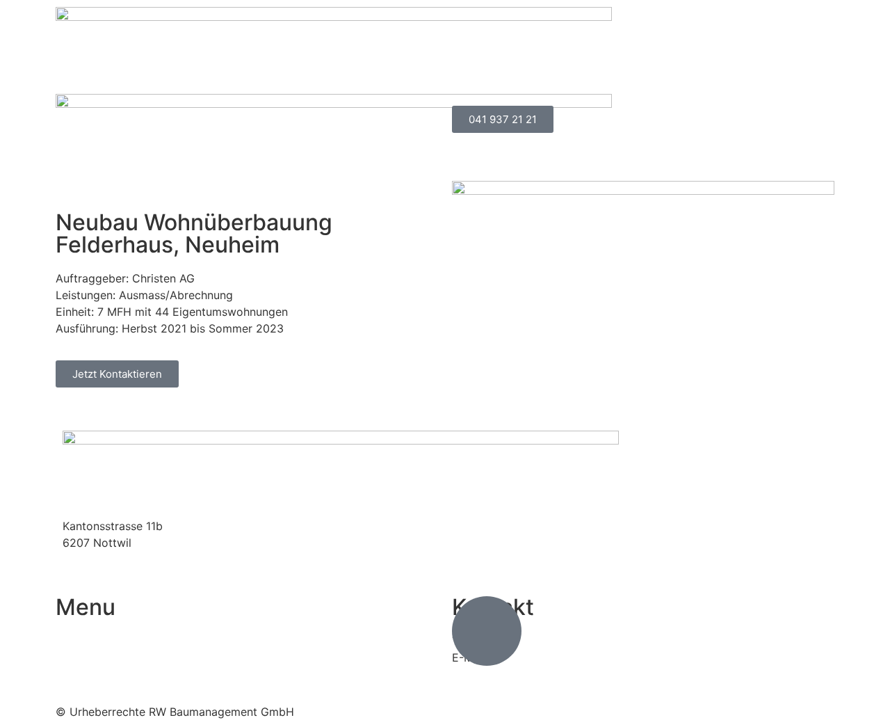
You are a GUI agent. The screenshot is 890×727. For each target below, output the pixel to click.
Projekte (693, 58)
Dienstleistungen (584, 58)
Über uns (781, 58)
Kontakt (800, 90)
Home (497, 58)
